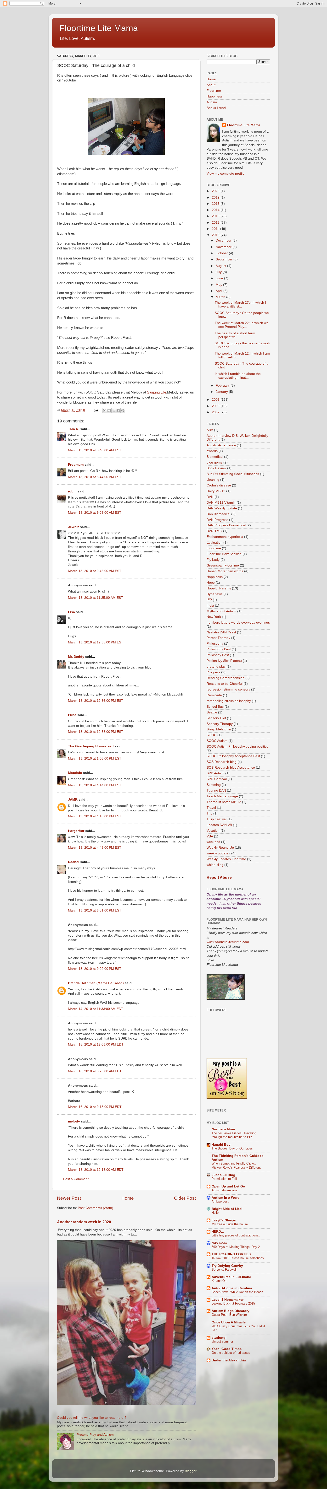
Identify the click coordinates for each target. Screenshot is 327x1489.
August (221, 266)
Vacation (213, 830)
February (223, 385)
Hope (211, 582)
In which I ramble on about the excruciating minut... (238, 375)
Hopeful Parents (219, 588)
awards (212, 451)
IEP (209, 600)
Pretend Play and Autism (95, 1434)
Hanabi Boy (221, 1144)
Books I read (216, 108)
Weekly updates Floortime (226, 859)
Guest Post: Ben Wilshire (229, 1314)
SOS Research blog (222, 762)
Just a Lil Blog (223, 1175)
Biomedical (215, 457)
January (222, 392)
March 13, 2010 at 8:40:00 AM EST (94, 450)
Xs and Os (219, 1281)
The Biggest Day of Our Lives (232, 1148)
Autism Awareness (224, 1190)
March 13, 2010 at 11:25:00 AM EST (95, 597)
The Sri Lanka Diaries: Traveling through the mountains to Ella (234, 1135)
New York (214, 617)
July (219, 272)
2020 (216, 191)
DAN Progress (217, 520)
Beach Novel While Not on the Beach (237, 1292)
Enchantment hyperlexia (225, 537)
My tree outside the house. (230, 1224)
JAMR (73, 799)
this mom (219, 1243)
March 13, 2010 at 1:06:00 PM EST (94, 758)
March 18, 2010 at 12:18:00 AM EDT (96, 1169)
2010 (216, 235)
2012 (216, 222)
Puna (72, 715)
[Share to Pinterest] (122, 410)
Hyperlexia (215, 594)
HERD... (218, 1231)
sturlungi (219, 1337)
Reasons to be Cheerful (224, 683)
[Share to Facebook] (118, 410)
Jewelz (73, 527)
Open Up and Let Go (228, 1186)
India (210, 605)
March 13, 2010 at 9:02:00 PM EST (94, 969)
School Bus (215, 706)
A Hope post (220, 1201)
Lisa (71, 612)
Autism (212, 102)
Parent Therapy (218, 638)
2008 (216, 406)
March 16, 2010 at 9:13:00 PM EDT (95, 1107)
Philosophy (215, 643)
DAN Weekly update (222, 508)
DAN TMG (214, 531)
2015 (216, 203)
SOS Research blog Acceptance (231, 767)
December (224, 240)
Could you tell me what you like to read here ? (91, 1417)
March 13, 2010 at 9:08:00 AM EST (94, 512)
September (224, 259)
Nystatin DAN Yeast (221, 632)
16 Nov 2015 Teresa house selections (238, 1258)
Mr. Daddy (76, 656)
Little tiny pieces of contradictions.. (236, 1235)
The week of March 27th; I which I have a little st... (240, 304)
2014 (216, 210)
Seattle (212, 712)
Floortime (214, 90)
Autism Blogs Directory (230, 1311)
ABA (210, 430)
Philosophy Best (219, 649)
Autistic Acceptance (221, 445)
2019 (216, 197)
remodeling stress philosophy (229, 701)
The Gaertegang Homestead (91, 746)
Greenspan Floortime (223, 565)
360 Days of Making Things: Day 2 (236, 1247)
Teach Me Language (222, 796)
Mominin (75, 773)
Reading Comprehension (225, 678)
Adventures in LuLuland (231, 1277)
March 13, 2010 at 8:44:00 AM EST (94, 477)
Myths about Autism (221, 611)
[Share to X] (113, 410)
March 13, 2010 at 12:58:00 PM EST (95, 732)
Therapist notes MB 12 (224, 802)
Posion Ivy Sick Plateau (224, 661)
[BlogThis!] (109, 410)
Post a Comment (76, 1179)
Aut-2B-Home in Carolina (232, 1288)
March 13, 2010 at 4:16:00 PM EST (94, 816)
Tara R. (73, 429)
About (211, 85)
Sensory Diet (216, 718)
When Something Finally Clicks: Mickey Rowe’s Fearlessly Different (236, 1165)
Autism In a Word (226, 1197)
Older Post (185, 1198)
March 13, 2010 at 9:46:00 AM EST (94, 571)
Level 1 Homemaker (227, 1299)
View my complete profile (225, 173)
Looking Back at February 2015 (233, 1303)
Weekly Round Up (220, 847)
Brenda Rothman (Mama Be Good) (96, 983)
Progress (213, 672)
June (220, 278)
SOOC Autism (217, 741)
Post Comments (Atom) (95, 1208)
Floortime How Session (224, 554)
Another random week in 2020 (84, 1222)
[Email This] (104, 410)
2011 (216, 229)
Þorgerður (76, 831)
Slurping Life (156, 392)
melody (74, 1121)
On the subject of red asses (231, 1352)
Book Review (216, 468)
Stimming (214, 785)
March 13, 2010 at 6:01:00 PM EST (94, 910)
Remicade (214, 695)
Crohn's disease (219, 485)
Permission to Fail (224, 1179)
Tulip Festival (216, 819)
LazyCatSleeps (224, 1220)
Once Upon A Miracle (229, 1322)
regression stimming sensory (228, 689)
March (221, 297)
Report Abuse (219, 877)
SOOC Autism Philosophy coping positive (237, 746)
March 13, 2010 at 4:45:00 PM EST (94, 847)
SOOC (211, 735)
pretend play (216, 666)
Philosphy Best (218, 655)
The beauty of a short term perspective (235, 335)
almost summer (222, 1341)
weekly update (217, 853)
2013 (216, 216)
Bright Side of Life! (227, 1209)
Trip (209, 813)
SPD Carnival (217, 779)
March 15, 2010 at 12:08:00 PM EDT (96, 1044)
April (219, 291)
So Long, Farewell (224, 1269)
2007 (216, 412)
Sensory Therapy (220, 724)
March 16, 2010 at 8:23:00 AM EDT (95, 1071)
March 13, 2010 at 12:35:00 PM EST (95, 642)
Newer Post (69, 1198)
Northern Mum (223, 1129)
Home (127, 1198)
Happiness (215, 96)
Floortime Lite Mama (98, 28)
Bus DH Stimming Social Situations (233, 474)
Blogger (190, 1471)
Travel (211, 807)
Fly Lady (213, 559)
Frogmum (76, 464)
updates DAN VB (219, 825)
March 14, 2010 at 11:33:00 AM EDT (95, 1009)
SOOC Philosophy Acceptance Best (233, 756)
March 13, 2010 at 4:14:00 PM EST (94, 785)
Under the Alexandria (229, 1360)
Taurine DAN (216, 790)
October (222, 253)
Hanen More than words (225, 571)
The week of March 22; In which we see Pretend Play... (241, 325)
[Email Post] (95, 410)
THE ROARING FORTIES (231, 1254)
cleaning (213, 479)
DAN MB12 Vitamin (221, 502)
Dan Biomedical (218, 514)
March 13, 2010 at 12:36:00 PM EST (95, 700)
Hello (215, 1212)
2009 (216, 399)
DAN (210, 497)
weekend (213, 842)
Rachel (73, 862)
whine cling (215, 865)
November (224, 247)
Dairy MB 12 (216, 491)
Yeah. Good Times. (227, 1349)
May (219, 284)
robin (72, 491)
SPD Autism (215, 773)
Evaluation (214, 542)
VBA (210, 836)
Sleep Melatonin (219, 729)
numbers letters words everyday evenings (238, 622)
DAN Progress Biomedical (226, 525)
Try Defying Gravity (227, 1266)
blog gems (214, 462)
